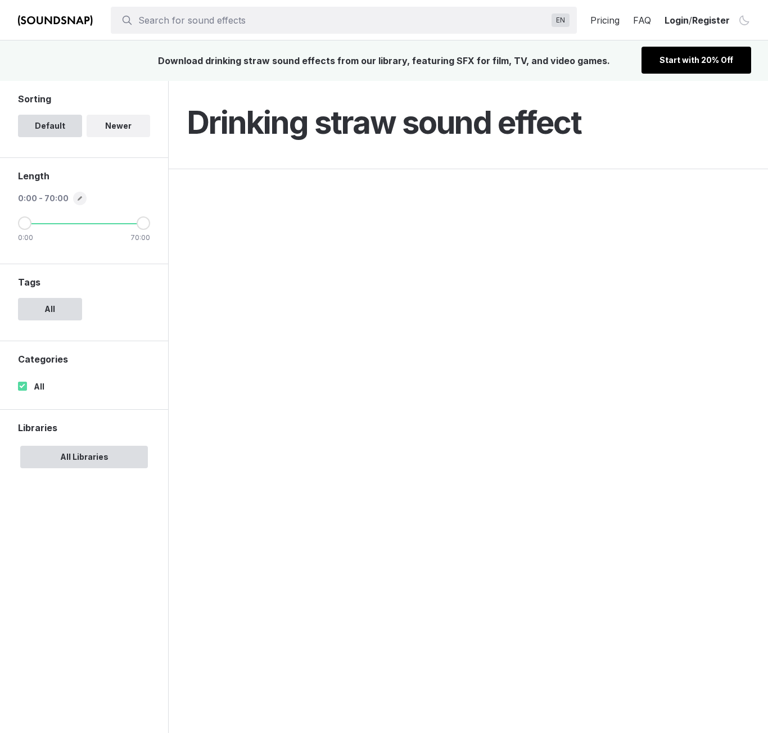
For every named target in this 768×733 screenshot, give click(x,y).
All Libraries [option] (84, 456)
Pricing (605, 20)
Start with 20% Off (696, 60)
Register (711, 20)
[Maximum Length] (143, 223)
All (39, 386)
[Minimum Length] (24, 223)
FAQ (642, 20)
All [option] (49, 309)
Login (677, 20)
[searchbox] (342, 20)
